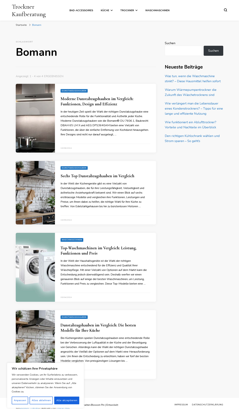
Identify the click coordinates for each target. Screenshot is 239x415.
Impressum (181, 404)
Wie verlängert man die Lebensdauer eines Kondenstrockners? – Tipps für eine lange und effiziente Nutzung (194, 108)
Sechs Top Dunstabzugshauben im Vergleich (97, 175)
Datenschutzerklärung (207, 404)
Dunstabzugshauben (74, 91)
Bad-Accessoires (81, 10)
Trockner (127, 10)
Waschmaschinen (157, 10)
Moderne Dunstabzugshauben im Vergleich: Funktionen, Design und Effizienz (97, 101)
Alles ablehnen (41, 400)
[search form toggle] (225, 10)
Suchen (170, 43)
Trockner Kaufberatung (29, 10)
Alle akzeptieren (66, 400)
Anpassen (20, 400)
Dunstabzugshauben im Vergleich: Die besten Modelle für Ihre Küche (98, 328)
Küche (105, 10)
